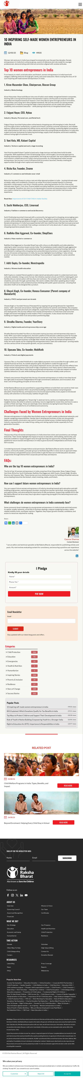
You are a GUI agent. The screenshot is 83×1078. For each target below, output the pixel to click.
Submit (15, 628)
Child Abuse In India (47, 994)
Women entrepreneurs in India (50, 1005)
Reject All (41, 1074)
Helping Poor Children (36, 990)
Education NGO (67, 985)
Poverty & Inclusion (15, 680)
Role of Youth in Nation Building (18, 1008)
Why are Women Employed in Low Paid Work (46, 1008)
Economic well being (14, 932)
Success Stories (13, 693)
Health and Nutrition (48, 929)
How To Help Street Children (16, 994)
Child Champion (68, 987)
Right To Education (25, 1003)
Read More (68, 785)
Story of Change (13, 689)
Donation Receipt (47, 955)
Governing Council (13, 909)
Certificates (45, 913)
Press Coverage (46, 963)
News (9, 967)
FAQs (9, 971)
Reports (43, 967)
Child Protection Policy (16, 999)
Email (9, 616)
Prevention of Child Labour (32, 992)
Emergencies (12, 661)
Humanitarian (12, 670)
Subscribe (67, 858)
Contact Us (45, 951)
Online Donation (45, 983)
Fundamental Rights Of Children (54, 992)
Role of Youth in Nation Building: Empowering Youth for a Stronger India (35, 720)
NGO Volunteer (22, 990)
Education (11, 657)
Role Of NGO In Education (63, 999)
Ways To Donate (63, 1003)
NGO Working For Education (42, 999)
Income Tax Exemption (14, 983)
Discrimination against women (17, 1005)
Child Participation (52, 990)
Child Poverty (56, 987)
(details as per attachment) (53, 1041)
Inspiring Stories (13, 675)
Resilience (11, 684)
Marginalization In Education (16, 996)
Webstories (45, 971)
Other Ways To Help (13, 948)
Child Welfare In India (40, 985)
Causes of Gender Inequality (65, 994)
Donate (9, 944)
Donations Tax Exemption (15, 1001)
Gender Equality (25, 985)
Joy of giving (34, 1005)
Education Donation (31, 983)
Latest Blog (10, 963)
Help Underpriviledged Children (65, 996)
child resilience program (15, 987)
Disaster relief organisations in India (37, 987)
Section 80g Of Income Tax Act (60, 1001)
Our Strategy (11, 925)
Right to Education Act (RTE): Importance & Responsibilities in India (33, 724)
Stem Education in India (39, 1010)
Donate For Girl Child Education (45, 1003)
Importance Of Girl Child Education (40, 996)
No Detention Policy (14, 1010)
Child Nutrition (55, 985)
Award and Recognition (15, 913)
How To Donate (12, 1003)
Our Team (44, 909)
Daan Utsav (11, 990)
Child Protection (13, 652)
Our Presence (45, 925)
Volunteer (44, 944)
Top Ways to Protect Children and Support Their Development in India (34, 715)
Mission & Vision (47, 906)
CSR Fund (26, 1010)
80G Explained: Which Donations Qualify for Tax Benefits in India (32, 711)
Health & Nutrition (14, 666)
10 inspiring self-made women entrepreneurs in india (27, 707)
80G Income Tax (33, 994)
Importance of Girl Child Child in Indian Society (29, 199)
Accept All (67, 1074)
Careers (9, 955)
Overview (10, 906)
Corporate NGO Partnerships (62, 983)
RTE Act (28, 999)
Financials (10, 916)
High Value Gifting (47, 948)
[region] (41, 1067)
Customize (14, 1074)
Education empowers (14, 992)
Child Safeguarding (13, 951)
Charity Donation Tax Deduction (37, 1001)
